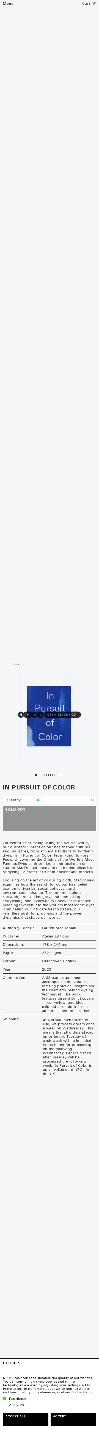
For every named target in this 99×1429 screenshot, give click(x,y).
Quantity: (14, 800)
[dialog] (49, 1393)
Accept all (16, 1416)
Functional (17, 1399)
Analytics (16, 1405)
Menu (8, 3)
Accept (59, 1416)
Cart (89, 3)
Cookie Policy (82, 1392)
